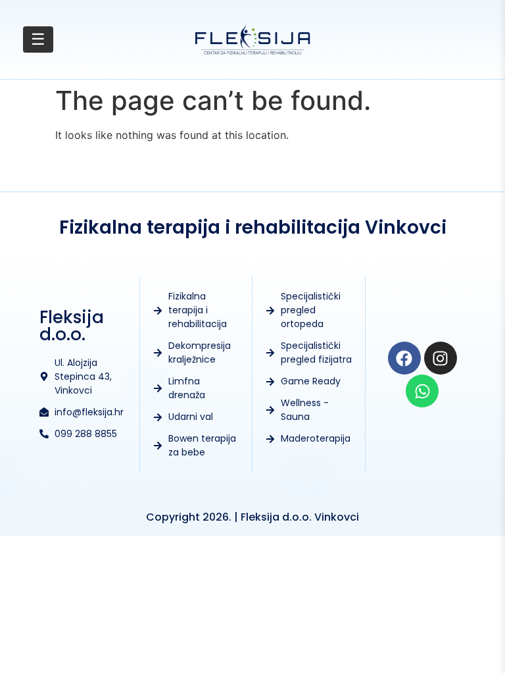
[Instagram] (440, 358)
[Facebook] (404, 358)
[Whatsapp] (422, 391)
